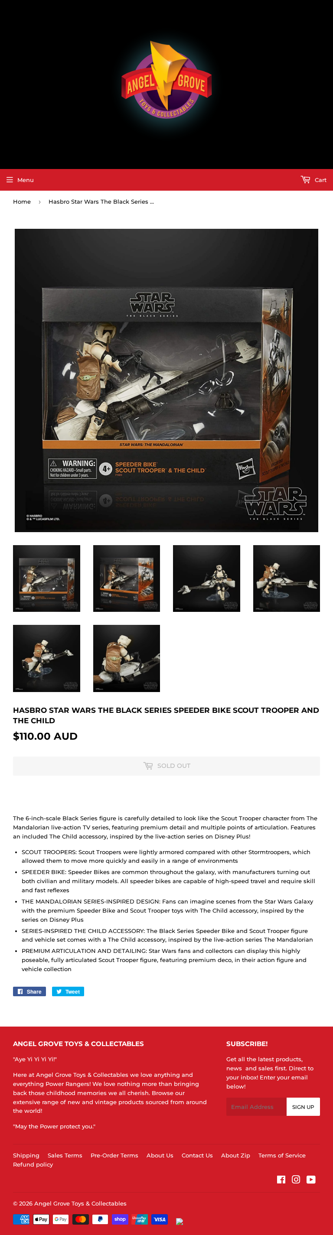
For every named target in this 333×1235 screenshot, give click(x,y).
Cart (319, 179)
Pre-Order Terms (114, 1155)
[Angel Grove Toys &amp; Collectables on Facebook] (281, 1180)
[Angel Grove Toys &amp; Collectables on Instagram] (296, 1180)
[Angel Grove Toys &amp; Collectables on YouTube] (311, 1180)
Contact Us (197, 1155)
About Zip (235, 1155)
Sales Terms (65, 1155)
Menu (25, 179)
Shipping (26, 1155)
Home (22, 201)
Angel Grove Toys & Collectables (80, 1203)
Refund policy (33, 1164)
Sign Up (303, 1107)
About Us (160, 1155)
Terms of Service (282, 1155)
